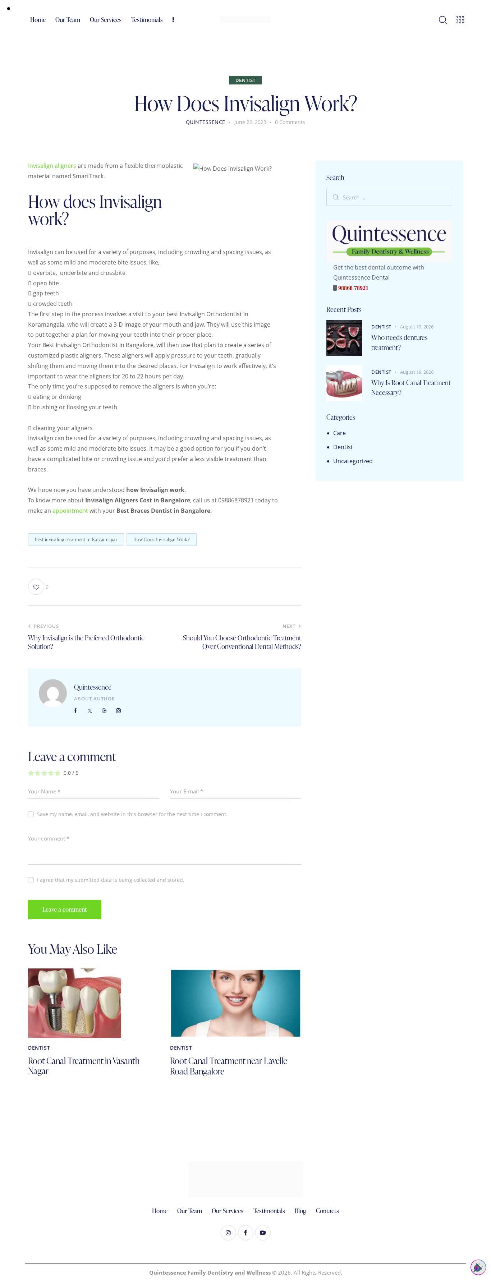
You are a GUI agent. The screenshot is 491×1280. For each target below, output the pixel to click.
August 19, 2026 (416, 326)
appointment (70, 511)
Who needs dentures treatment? (399, 342)
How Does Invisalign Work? (161, 539)
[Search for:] (389, 197)
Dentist (245, 80)
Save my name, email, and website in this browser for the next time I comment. (132, 814)
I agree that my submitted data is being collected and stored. (110, 879)
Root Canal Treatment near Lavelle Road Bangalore (228, 1066)
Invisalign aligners (52, 166)
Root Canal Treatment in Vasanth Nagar (83, 1066)
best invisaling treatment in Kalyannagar (76, 539)
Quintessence (92, 687)
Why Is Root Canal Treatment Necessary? (411, 387)
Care (339, 433)
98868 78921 (352, 288)
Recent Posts (343, 309)
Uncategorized (353, 461)
